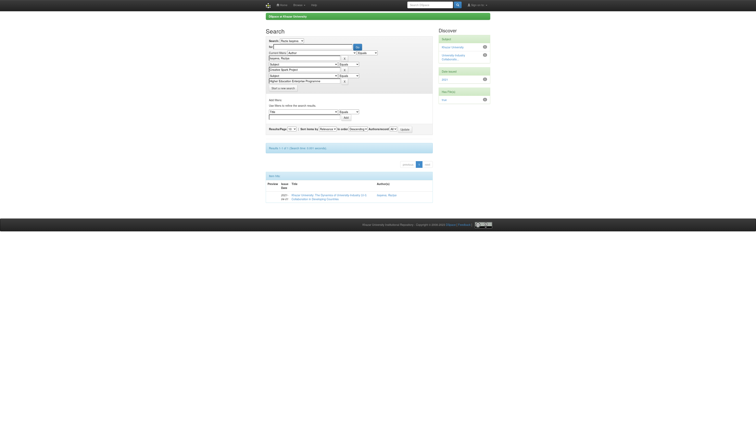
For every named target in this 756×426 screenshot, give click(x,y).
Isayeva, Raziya (387, 195)
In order (342, 129)
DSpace (451, 225)
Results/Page (278, 129)
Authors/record (379, 129)
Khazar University (453, 47)
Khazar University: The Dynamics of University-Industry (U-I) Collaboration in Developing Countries (329, 197)
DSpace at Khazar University (288, 16)
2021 (445, 79)
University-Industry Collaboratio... (453, 57)
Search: (274, 41)
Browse (298, 5)
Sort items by (309, 129)
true (444, 100)
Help (314, 5)
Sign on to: (477, 5)
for (271, 47)
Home (283, 5)
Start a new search (283, 88)
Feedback (464, 225)
